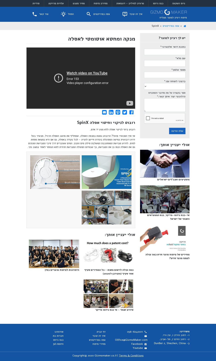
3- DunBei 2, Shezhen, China (172, 343)
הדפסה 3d (58, 344)
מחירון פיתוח (100, 3)
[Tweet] (124, 112)
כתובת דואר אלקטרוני (172, 47)
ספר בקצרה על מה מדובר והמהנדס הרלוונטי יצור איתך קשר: (166, 94)
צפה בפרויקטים (101, 14)
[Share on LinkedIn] (111, 112)
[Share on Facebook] (131, 112)
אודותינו (59, 332)
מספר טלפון (178, 70)
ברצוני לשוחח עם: (174, 81)
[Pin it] (118, 112)
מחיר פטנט (79, 3)
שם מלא (180, 58)
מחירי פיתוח (98, 344)
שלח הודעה (177, 131)
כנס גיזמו (158, 3)
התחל (70, 14)
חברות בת (58, 336)
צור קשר (43, 14)
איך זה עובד (135, 14)
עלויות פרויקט (56, 3)
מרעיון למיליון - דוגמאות (130, 3)
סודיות (36, 3)
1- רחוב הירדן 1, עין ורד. (176, 335)
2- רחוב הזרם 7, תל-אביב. (174, 339)
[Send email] (104, 112)
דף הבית (101, 332)
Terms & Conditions (131, 355)
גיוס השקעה (178, 3)
